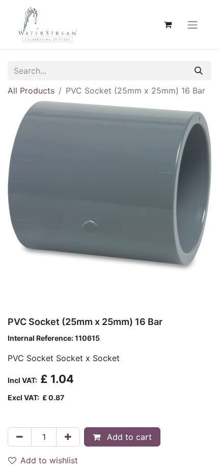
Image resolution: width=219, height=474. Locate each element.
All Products (31, 90)
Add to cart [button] (128, 437)
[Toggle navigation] (192, 24)
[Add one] (68, 437)
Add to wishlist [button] (49, 460)
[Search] (198, 70)
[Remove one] (20, 437)
